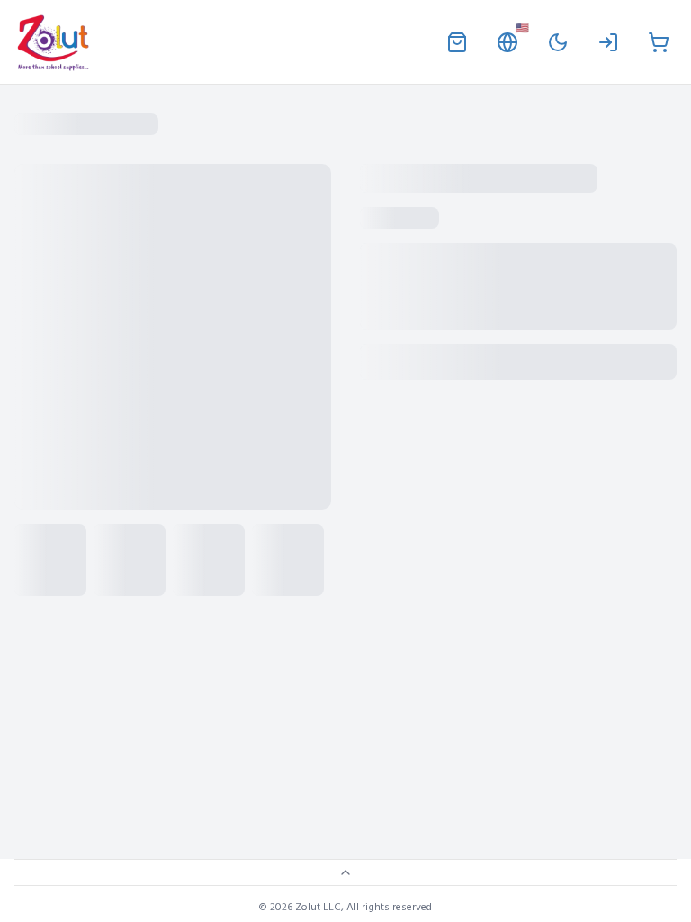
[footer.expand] (345, 872)
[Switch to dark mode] (558, 42)
